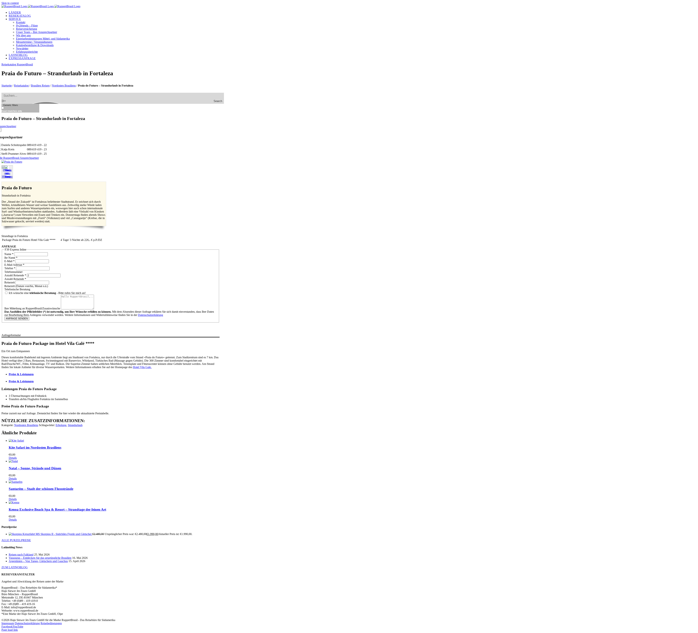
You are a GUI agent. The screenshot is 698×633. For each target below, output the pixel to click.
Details (13, 457)
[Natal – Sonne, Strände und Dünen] (114, 461)
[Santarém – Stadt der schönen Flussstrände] (114, 482)
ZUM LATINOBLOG (14, 567)
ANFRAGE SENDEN (17, 318)
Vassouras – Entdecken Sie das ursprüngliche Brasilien (40, 557)
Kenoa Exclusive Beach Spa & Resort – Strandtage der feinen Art (57, 509)
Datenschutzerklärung (150, 314)
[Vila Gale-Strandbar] (11, 161)
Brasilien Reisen (40, 85)
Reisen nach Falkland (21, 554)
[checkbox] (19, 110)
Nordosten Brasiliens (64, 85)
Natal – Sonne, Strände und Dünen (35, 468)
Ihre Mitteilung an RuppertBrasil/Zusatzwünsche (32, 308)
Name (8, 254)
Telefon (9, 268)
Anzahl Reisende (15, 275)
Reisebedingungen (51, 623)
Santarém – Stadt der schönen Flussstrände (41, 489)
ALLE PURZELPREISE (16, 540)
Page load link (9, 629)
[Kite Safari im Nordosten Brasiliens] (114, 440)
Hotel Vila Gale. (142, 367)
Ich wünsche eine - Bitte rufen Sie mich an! (47, 293)
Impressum (7, 623)
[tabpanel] (110, 401)
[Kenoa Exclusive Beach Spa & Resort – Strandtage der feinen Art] (114, 502)
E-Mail (9, 261)
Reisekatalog (21, 85)
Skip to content (10, 3)
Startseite (6, 85)
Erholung (61, 425)
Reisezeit (9, 282)
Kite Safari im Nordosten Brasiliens (35, 447)
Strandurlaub (75, 425)
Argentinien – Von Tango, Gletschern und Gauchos (38, 561)
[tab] (114, 374)
